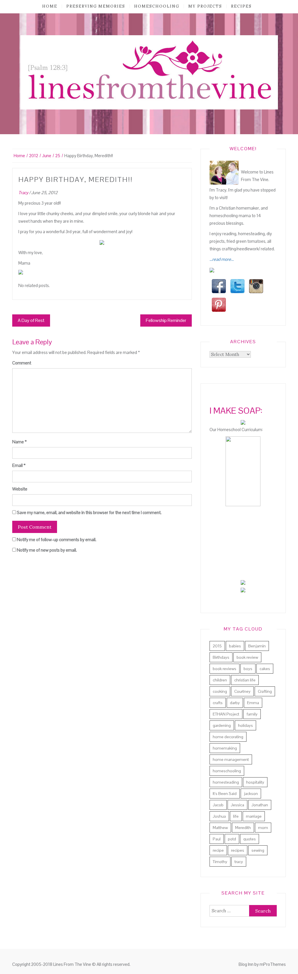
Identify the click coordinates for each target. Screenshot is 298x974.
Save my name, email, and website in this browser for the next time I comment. (89, 512)
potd (232, 839)
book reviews (224, 668)
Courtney (242, 691)
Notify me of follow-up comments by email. (56, 539)
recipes (241, 6)
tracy (239, 861)
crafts (218, 702)
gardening (222, 725)
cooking (220, 691)
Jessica (237, 804)
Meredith (243, 827)
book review (247, 657)
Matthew (220, 827)
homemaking (225, 748)
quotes (249, 839)
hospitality (255, 782)
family (252, 714)
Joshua (219, 816)
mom (263, 827)
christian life (245, 680)
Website (19, 489)
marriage (254, 816)
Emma (253, 702)
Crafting (265, 691)
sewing (257, 850)
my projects (205, 6)
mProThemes (273, 964)
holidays (245, 725)
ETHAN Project (226, 714)
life (236, 816)
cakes (265, 668)
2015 (217, 646)
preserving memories (95, 6)
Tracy (23, 192)
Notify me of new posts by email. (47, 550)
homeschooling (156, 6)
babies (235, 646)
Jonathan (259, 804)
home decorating (228, 736)
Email (19, 465)
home (49, 6)
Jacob (218, 804)
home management (231, 759)
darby (235, 702)
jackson (251, 793)
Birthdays (221, 657)
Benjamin (257, 646)
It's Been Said (225, 793)
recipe (218, 850)
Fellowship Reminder (166, 320)
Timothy (220, 861)
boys (248, 668)
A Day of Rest (31, 320)
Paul (217, 839)
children (220, 680)
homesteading (226, 782)
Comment (21, 363)
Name (19, 442)
